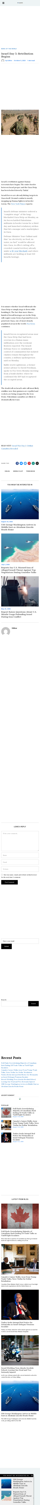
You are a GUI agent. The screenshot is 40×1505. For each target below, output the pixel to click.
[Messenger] (21, 463)
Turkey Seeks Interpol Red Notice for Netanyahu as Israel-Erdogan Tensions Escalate (24, 1136)
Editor (10, 60)
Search (3, 1000)
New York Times (18, 204)
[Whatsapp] (33, 463)
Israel (7, 471)
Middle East (18, 471)
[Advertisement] (20, 27)
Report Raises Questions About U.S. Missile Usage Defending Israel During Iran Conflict (19, 614)
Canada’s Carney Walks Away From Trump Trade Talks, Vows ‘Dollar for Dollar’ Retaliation (26, 1123)
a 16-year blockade (19, 251)
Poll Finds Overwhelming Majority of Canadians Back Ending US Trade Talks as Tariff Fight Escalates (18, 1065)
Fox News (31, 324)
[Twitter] (25, 463)
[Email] (37, 463)
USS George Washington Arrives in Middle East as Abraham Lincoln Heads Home (18, 527)
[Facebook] (17, 463)
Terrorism (30, 471)
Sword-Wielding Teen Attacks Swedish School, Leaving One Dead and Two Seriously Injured (17, 1370)
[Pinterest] (29, 463)
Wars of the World (9, 48)
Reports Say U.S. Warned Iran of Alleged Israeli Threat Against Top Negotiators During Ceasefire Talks (18, 570)
